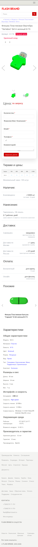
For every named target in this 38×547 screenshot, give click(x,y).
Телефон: (8, 137)
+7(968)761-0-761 (9, 508)
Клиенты (16, 455)
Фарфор (10, 484)
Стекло (31, 481)
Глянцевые (11, 362)
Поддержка (5, 494)
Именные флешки (20, 534)
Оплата (29, 491)
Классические (20, 362)
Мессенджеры (8, 516)
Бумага (4, 478)
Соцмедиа (13, 460)
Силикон (25, 481)
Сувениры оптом (30, 534)
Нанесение (12, 533)
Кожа (29, 478)
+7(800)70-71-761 (9, 504)
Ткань (3, 484)
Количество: (9, 113)
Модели (14, 19)
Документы (5, 470)
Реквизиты (5, 460)
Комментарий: (10, 145)
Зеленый (11, 351)
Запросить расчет (11, 155)
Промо (9, 358)
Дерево (10, 478)
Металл (4, 481)
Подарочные (11, 364)
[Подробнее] (13, 106)
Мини (28, 362)
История (22, 460)
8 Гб (11, 347)
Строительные (22, 364)
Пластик (14, 344)
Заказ (11, 491)
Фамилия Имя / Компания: (15, 121)
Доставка (5, 491)
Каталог (7, 19)
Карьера (25, 465)
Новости (4, 533)
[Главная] (11, 9)
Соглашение (25, 455)
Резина (17, 481)
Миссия (4, 465)
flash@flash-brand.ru (10, 512)
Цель (10, 465)
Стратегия (16, 465)
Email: (6, 129)
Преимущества (7, 455)
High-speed (15, 400)
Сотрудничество (16, 494)
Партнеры (29, 460)
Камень (17, 478)
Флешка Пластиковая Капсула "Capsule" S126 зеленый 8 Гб (16, 315)
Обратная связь (20, 491)
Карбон (23, 478)
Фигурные (12, 355)
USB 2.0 (15, 396)
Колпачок (14, 368)
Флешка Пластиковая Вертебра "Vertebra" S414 (17, 20)
